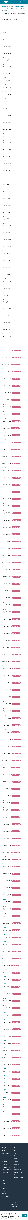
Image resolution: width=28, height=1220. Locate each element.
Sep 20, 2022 (11, 548)
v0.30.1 (4, 623)
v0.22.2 (4, 835)
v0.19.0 (4, 892)
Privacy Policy (14, 1206)
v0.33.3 (4, 566)
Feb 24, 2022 (11, 718)
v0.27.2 (4, 715)
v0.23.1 (4, 814)
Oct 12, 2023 (11, 378)
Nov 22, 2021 (11, 746)
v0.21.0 (4, 863)
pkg (3, 8)
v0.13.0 (4, 1047)
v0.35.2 (4, 510)
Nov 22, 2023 (11, 357)
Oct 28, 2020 (11, 909)
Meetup (4, 1193)
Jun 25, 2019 (11, 1135)
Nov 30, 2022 (11, 513)
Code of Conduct (18, 1177)
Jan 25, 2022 (11, 675)
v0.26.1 (4, 743)
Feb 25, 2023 (11, 470)
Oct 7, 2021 (11, 803)
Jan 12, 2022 (11, 704)
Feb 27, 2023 (11, 463)
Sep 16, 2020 (11, 937)
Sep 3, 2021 (11, 767)
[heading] (6, 2)
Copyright (14, 1202)
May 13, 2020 (11, 1015)
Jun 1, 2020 (11, 987)
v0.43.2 (4, 223)
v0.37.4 (4, 411)
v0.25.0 (4, 772)
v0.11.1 (3, 1076)
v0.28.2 (4, 694)
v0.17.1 (3, 948)
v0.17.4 (4, 927)
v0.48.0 (4, 71)
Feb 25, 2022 (11, 682)
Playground (17, 1150)
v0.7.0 (3, 1132)
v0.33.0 (4, 588)
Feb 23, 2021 (11, 866)
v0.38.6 (4, 347)
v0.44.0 (4, 209)
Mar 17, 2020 (11, 1043)
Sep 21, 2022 (11, 583)
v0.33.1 (4, 581)
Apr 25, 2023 (11, 442)
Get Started (18, 1148)
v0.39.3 (4, 320)
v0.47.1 (4, 91)
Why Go (4, 1148)
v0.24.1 (4, 786)
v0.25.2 (4, 757)
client (7, 8)
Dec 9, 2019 (11, 1093)
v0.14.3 (4, 998)
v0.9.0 (4, 1104)
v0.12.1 (4, 1054)
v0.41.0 (4, 285)
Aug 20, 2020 (11, 951)
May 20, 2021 (11, 838)
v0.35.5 (4, 489)
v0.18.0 (4, 920)
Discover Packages (7, 6)
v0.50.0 (4, 29)
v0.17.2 (4, 941)
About (16, 1161)
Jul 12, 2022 (11, 591)
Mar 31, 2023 (11, 456)
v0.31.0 (4, 609)
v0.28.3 (4, 687)
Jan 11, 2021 (11, 888)
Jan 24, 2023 (11, 477)
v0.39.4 (4, 313)
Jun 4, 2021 (11, 817)
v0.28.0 (4, 708)
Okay (24, 1215)
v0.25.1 (4, 764)
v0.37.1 (4, 432)
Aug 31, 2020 (11, 944)
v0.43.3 (4, 216)
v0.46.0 (4, 168)
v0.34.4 (4, 531)
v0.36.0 (4, 475)
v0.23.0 (4, 821)
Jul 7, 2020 (10, 965)
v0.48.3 (4, 50)
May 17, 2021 (11, 845)
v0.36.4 (4, 446)
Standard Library (6, 1164)
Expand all (4, 22)
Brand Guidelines (18, 1174)
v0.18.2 (4, 906)
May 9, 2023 (11, 435)
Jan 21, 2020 (11, 1064)
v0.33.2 (4, 574)
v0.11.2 (4, 1069)
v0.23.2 (4, 807)
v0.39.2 (4, 327)
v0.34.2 (4, 545)
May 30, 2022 (11, 605)
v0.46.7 (4, 119)
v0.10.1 (4, 1090)
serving (4, 10)
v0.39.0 (4, 340)
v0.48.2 (4, 57)
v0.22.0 (4, 849)
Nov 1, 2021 (11, 732)
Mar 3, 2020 (11, 1050)
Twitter (3, 1183)
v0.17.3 (4, 934)
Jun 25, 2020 (11, 979)
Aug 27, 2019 (11, 1114)
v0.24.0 (4, 793)
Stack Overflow (18, 1156)
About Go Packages (7, 1169)
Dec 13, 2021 (11, 711)
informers (20, 8)
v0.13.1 (4, 1040)
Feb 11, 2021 (11, 880)
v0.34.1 (4, 552)
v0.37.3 (4, 418)
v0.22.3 (4, 828)
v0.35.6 (4, 482)
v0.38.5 (4, 354)
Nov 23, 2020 (11, 902)
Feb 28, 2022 (11, 654)
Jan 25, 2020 (11, 1057)
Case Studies (5, 1153)
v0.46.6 (4, 126)
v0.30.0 (4, 630)
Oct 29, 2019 (11, 1100)
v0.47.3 (4, 78)
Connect (5, 1180)
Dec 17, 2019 (11, 1078)
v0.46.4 (4, 140)
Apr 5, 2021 (11, 852)
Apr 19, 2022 (11, 612)
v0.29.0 (4, 673)
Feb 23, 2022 (11, 739)
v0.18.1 (4, 913)
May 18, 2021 (11, 824)
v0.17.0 (4, 955)
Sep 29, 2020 (11, 923)
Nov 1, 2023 (11, 364)
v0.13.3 (4, 1026)
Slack (3, 1188)
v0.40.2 (4, 292)
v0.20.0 (4, 885)
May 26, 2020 (11, 994)
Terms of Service (14, 1204)
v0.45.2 (4, 174)
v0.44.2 (4, 195)
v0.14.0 (4, 1019)
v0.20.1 (4, 878)
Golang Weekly (5, 1196)
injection (13, 8)
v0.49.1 (4, 36)
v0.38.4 (4, 361)
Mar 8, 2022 (11, 633)
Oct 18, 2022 (11, 527)
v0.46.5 (4, 133)
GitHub (3, 1186)
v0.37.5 (4, 404)
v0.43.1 (4, 230)
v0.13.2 (4, 1033)
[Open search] (21, 2)
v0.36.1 (4, 467)
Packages (5, 1161)
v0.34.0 (4, 559)
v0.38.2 (4, 376)
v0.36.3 (4, 453)
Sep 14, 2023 (11, 385)
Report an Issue (14, 1209)
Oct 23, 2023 (11, 371)
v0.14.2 (4, 1005)
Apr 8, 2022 (11, 626)
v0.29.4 (4, 644)
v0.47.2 (4, 85)
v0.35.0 (4, 524)
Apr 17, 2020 (11, 1071)
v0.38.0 (4, 390)
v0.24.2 (4, 779)
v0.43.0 (4, 237)
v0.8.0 (4, 1118)
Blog (15, 1167)
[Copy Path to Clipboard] (7, 10)
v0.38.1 (4, 383)
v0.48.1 (4, 64)
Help (15, 1158)
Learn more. (13, 1218)
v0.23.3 (4, 800)
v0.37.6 (4, 397)
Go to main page (20, 13)
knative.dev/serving (19, 6)
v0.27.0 (4, 729)
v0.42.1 (4, 257)
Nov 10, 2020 (11, 895)
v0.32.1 (4, 595)
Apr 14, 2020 (11, 1022)
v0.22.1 (4, 842)
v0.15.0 (4, 991)
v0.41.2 (4, 271)
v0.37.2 (4, 425)
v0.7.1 (3, 1125)
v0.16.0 (4, 962)
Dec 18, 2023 (11, 350)
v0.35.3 (4, 503)
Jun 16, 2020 (11, 1008)
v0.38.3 (4, 369)
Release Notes (18, 1172)
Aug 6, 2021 (11, 774)
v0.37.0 (4, 439)
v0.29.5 (4, 637)
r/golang (4, 1191)
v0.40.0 (4, 306)
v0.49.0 (4, 43)
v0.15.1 (4, 984)
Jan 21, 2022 (11, 697)
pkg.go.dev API (6, 1172)
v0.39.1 (4, 333)
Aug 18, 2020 (11, 958)
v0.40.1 (4, 299)
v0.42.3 (4, 244)
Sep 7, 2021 (11, 810)
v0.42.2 (4, 250)
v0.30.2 (4, 616)
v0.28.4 (4, 680)
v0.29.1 (4, 665)
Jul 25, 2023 (11, 393)
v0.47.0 (4, 98)
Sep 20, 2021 (11, 753)
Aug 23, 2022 (11, 562)
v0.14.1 (4, 1012)
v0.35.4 (4, 496)
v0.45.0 (4, 188)
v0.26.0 (4, 750)
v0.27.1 (4, 722)
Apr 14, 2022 (11, 619)
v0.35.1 (4, 517)
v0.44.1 (4, 202)
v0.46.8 (4, 112)
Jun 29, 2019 (11, 1128)
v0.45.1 (4, 181)
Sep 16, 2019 (11, 1107)
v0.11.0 (4, 1083)
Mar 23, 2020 (11, 1036)
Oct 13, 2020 (11, 916)
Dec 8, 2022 (11, 506)
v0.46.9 (4, 105)
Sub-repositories (6, 1167)
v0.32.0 (4, 602)
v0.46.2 (4, 154)
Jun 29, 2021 (11, 796)
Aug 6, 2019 (11, 1121)
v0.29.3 (4, 651)
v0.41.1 (4, 278)
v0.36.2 (4, 460)
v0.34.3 (4, 538)
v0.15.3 (4, 970)
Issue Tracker (17, 1169)
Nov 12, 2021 (11, 725)
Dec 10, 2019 (11, 1086)
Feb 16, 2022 (11, 661)
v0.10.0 (4, 1097)
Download (16, 1164)
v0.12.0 (4, 1061)
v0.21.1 (4, 856)
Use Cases (4, 1150)
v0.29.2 (4, 658)
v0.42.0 (4, 264)
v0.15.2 (4, 977)
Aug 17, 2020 (11, 972)
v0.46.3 (4, 147)
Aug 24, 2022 (11, 555)
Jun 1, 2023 (11, 428)
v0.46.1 (4, 161)
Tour (15, 1153)
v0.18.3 (4, 899)
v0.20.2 (4, 871)
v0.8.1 (3, 1111)
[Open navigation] (24, 2)
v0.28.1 (4, 701)
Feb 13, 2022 (11, 668)
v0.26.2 (4, 736)
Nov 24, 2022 (11, 520)
